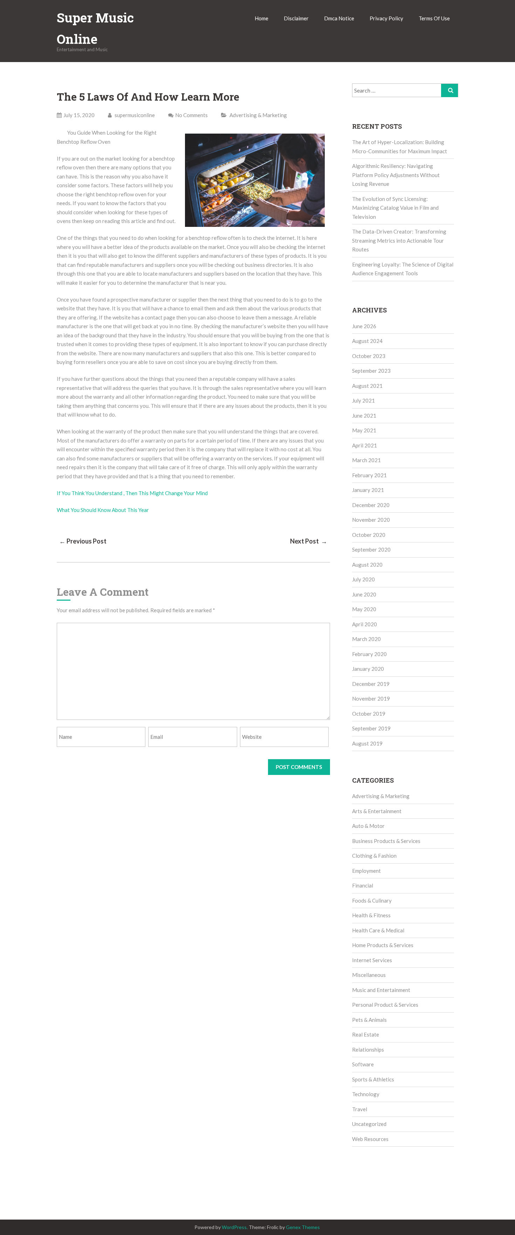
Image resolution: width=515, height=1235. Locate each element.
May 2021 (364, 430)
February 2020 (369, 654)
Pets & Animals (369, 1020)
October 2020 (368, 535)
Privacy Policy (386, 18)
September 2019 (371, 728)
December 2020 (371, 505)
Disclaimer (296, 18)
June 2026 (364, 326)
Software (363, 1064)
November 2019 (371, 698)
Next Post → (308, 541)
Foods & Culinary (372, 900)
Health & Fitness (371, 915)
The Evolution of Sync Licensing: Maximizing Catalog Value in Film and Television (395, 208)
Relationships (368, 1049)
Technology (365, 1094)
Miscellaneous (369, 975)
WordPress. (235, 1227)
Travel (359, 1109)
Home (261, 18)
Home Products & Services (382, 945)
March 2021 (366, 460)
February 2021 (369, 475)
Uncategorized (369, 1124)
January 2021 (368, 490)
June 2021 (364, 415)
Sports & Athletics (373, 1079)
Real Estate (365, 1034)
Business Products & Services (386, 841)
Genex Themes (303, 1227)
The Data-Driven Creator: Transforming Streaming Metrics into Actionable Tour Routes (399, 240)
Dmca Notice (339, 18)
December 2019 (371, 684)
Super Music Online (95, 28)
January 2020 (368, 669)
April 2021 (364, 445)
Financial (362, 885)
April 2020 (364, 624)
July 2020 (363, 579)
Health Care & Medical (378, 930)
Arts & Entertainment (376, 811)
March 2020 (366, 639)
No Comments (191, 115)
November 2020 (371, 520)
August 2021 (367, 386)
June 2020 (364, 594)
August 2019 (367, 743)
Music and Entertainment (381, 990)
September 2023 (371, 370)
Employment (366, 871)
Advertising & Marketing (258, 115)
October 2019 (368, 713)
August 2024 (367, 341)
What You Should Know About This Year (103, 510)
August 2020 (367, 564)
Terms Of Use (434, 18)
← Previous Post (83, 541)
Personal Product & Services (385, 1004)
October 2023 (368, 356)
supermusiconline (134, 115)
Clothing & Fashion (374, 855)
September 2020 (371, 549)
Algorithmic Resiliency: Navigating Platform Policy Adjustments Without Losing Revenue (396, 175)
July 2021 (363, 400)
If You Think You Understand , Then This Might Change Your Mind (132, 493)
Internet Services (372, 960)
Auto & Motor (368, 826)
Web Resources (370, 1139)
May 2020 (364, 609)
